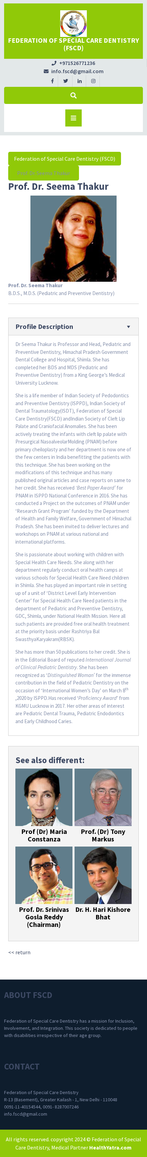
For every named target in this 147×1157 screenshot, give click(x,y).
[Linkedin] (80, 80)
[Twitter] (65, 80)
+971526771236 (73, 62)
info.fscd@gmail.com (74, 71)
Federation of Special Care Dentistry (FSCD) (73, 44)
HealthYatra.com (110, 1147)
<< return (19, 952)
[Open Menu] (73, 118)
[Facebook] (52, 80)
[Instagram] (93, 80)
